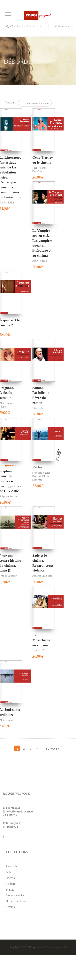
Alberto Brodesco (42, 575)
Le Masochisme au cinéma (41, 640)
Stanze (10, 889)
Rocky (37, 467)
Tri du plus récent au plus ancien (35, 103)
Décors (10, 878)
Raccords (11, 866)
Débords (11, 872)
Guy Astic (37, 407)
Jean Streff (38, 650)
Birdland (11, 884)
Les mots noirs (15, 895)
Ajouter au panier (10, 292)
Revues (10, 907)
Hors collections (16, 901)
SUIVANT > (52, 748)
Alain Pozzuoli (40, 260)
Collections (61, 26)
